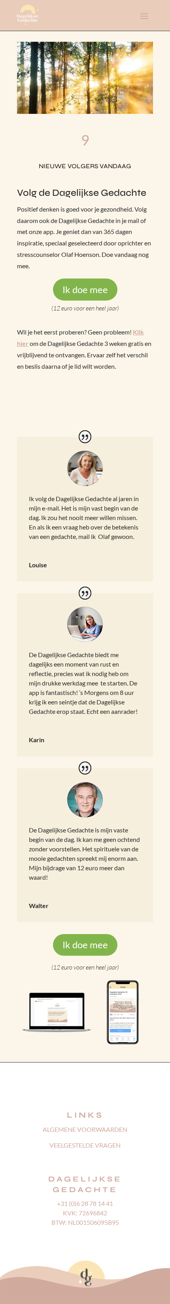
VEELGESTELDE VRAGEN (85, 1145)
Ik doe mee (85, 289)
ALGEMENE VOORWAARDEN (85, 1129)
